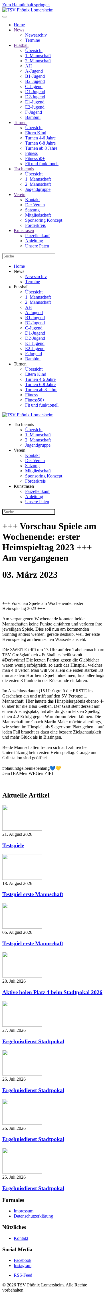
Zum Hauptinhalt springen (26, 4)
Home (19, 24)
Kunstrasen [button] (24, 486)
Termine (32, 40)
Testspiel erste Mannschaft (32, 894)
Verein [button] (19, 450)
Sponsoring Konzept (43, 220)
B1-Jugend (35, 76)
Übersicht (34, 50)
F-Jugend (33, 112)
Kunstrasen (24, 230)
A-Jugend (34, 71)
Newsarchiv (36, 35)
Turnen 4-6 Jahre (40, 137)
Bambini (33, 117)
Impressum (23, 1210)
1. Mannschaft (38, 55)
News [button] (19, 271)
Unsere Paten (37, 245)
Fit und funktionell (41, 163)
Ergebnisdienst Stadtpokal (33, 1041)
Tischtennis (24, 168)
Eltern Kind (35, 132)
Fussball (21, 45)
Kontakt (32, 199)
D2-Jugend (35, 96)
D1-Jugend (35, 91)
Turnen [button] (20, 363)
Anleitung (34, 240)
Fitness (31, 153)
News (19, 29)
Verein (19, 194)
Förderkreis (35, 225)
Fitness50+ (35, 158)
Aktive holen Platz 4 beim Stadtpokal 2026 (52, 992)
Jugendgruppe (38, 189)
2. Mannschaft (38, 60)
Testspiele (13, 845)
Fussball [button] (21, 286)
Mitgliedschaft (38, 215)
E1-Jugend (35, 101)
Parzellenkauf (37, 235)
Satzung (32, 209)
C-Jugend (34, 86)
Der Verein (35, 204)
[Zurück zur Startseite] (27, 9)
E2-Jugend (35, 107)
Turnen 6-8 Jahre (40, 143)
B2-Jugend (35, 81)
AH (28, 65)
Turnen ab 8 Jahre (41, 148)
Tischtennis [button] (24, 424)
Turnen (20, 122)
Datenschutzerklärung (33, 1216)
